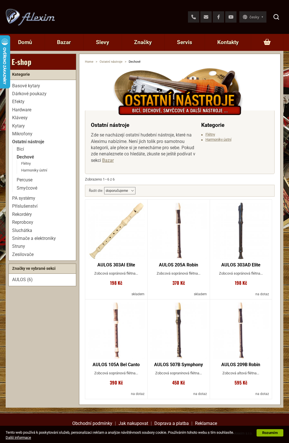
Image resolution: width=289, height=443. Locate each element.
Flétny (210, 134)
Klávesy (20, 117)
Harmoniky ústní (218, 139)
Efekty (18, 101)
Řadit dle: (96, 191)
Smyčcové (27, 188)
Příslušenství (25, 206)
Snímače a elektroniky (34, 238)
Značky (143, 42)
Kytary (18, 126)
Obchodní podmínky (92, 423)
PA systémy (23, 198)
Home (89, 62)
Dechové (25, 157)
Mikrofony (22, 133)
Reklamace (206, 423)
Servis (184, 42)
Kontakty (228, 42)
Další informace (18, 437)
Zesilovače (23, 254)
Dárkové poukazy (29, 93)
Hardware (21, 109)
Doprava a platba (171, 423)
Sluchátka (22, 230)
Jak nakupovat (133, 423)
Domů (25, 42)
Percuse (24, 180)
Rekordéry (22, 214)
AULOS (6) (22, 279)
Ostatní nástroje (111, 62)
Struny (18, 246)
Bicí (20, 149)
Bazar (64, 42)
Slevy (102, 42)
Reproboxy (22, 222)
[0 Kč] (267, 42)
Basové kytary (26, 85)
